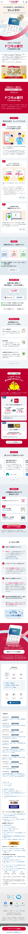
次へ (17, 479)
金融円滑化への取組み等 (9, 789)
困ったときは (14, 873)
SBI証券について (20, 309)
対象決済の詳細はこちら (7, 418)
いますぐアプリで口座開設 (14, 929)
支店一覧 (21, 910)
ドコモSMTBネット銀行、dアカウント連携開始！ (12, 763)
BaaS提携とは (20, 917)
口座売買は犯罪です (8, 825)
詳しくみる (22, 197)
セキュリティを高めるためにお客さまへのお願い (14, 848)
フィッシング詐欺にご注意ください (11, 829)
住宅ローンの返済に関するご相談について (13, 791)
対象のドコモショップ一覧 (11, 558)
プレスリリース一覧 (7, 784)
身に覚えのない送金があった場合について (13, 860)
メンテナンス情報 (7, 785)
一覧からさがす (15, 702)
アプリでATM (10, 54)
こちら (8, 605)
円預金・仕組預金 (9, 683)
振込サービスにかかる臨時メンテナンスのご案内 (12, 731)
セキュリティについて (14, 363)
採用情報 (14, 917)
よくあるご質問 (21, 873)
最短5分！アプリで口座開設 (14, 527)
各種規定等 (3, 920)
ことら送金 (11, 56)
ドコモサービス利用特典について (14, 442)
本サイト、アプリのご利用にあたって (13, 920)
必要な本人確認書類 (6, 510)
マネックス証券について (9, 309)
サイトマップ (23, 920)
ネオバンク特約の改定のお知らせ (9, 768)
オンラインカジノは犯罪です (10, 827)
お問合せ (4, 917)
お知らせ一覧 (6, 782)
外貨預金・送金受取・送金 (11, 685)
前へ (11, 479)
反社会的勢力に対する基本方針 (10, 817)
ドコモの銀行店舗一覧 (10, 556)
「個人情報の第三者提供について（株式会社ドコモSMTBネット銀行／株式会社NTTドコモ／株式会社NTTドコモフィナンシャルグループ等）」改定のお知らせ (13, 775)
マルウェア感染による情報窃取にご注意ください (14, 839)
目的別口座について (14, 270)
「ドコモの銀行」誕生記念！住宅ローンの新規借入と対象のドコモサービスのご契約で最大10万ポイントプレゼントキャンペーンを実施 (13, 751)
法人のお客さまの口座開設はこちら (14, 932)
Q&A (8, 917)
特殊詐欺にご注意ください (9, 830)
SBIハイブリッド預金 (10, 687)
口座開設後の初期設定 (7, 518)
